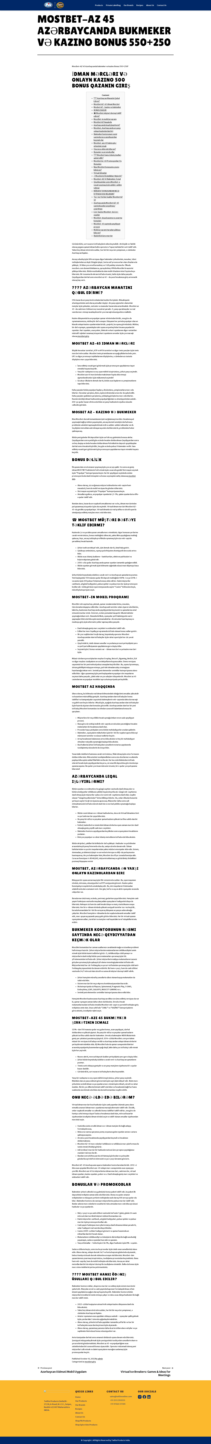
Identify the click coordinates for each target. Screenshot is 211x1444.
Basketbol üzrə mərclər (103, 236)
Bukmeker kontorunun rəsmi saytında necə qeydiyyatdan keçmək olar (105, 137)
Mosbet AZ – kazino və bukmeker (107, 107)
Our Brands (128, 5)
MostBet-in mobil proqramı (105, 119)
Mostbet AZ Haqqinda (103, 122)
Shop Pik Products (83, 1421)
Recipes (139, 5)
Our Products (81, 1401)
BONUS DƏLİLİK (100, 110)
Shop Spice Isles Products (86, 1425)
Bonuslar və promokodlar (104, 152)
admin (100, 1359)
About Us (150, 5)
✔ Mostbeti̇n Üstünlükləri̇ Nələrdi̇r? (108, 176)
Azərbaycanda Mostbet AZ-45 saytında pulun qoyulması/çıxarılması (106, 206)
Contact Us (161, 5)
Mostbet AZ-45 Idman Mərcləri (107, 104)
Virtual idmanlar (100, 173)
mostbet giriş (83, 336)
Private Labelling (113, 5)
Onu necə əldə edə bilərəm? (105, 149)
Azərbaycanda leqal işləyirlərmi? (107, 125)
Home (78, 1397)
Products (99, 5)
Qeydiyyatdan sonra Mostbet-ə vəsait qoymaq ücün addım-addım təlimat (108, 185)
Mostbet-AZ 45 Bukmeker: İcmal (107, 179)
